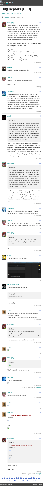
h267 (9, 255)
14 (29, 478)
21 (10, 480)
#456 (40, 377)
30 (33, 480)
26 (23, 480)
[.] (20, 13)
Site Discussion (12, 13)
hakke (9, 67)
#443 (40, 77)
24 (17, 480)
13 (26, 478)
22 (12, 480)
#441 (40, 22)
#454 (40, 347)
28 (28, 480)
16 (34, 478)
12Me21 (10, 310)
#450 (40, 255)
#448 (40, 220)
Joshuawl (10, 92)
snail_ (9, 116)
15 (31, 478)
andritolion (11, 377)
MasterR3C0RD (13, 285)
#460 (40, 438)
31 (36, 480)
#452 (40, 310)
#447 (40, 208)
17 (36, 478)
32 (38, 480)
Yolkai (9, 77)
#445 (40, 116)
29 (31, 480)
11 (21, 478)
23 (15, 480)
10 (18, 478)
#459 (40, 413)
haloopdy (6, 17)
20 (7, 480)
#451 (40, 285)
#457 (40, 392)
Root (3, 13)
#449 (40, 233)
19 (5, 480)
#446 (40, 163)
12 (23, 478)
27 (25, 480)
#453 (40, 324)
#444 (40, 92)
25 (20, 480)
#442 (40, 67)
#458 (40, 402)
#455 (40, 358)
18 (39, 478)
